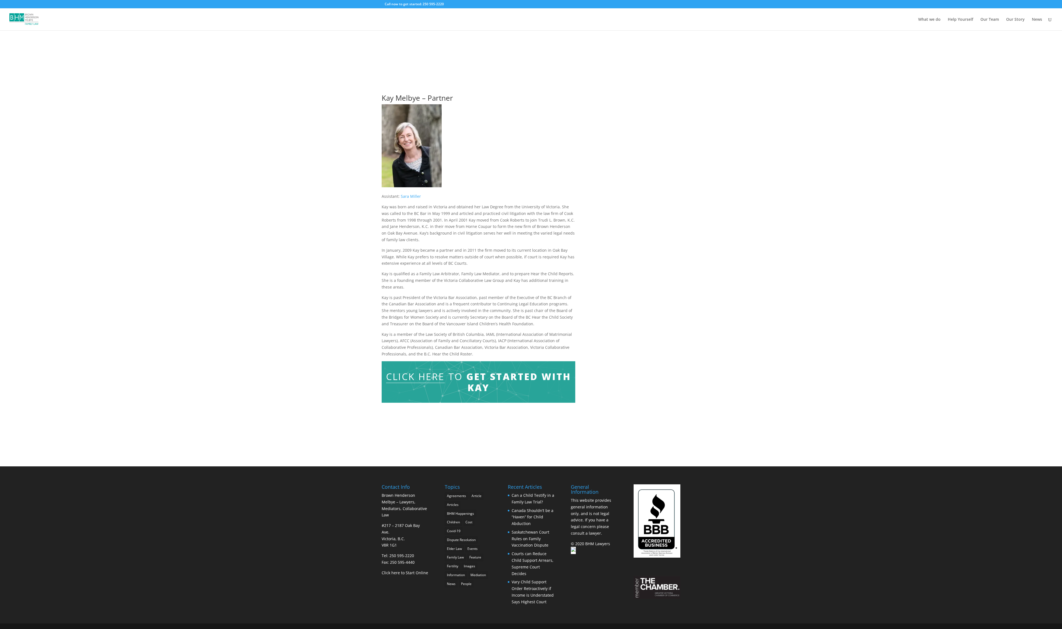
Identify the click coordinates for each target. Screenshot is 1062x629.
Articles (453, 504)
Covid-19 (453, 531)
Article (476, 495)
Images (469, 566)
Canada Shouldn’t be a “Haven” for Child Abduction (532, 517)
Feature (475, 557)
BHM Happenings (460, 513)
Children (453, 522)
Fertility (452, 566)
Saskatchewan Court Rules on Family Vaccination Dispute (530, 538)
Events (472, 548)
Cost (468, 522)
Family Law (455, 557)
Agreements (456, 495)
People (466, 583)
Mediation (478, 575)
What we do (929, 19)
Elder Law (454, 548)
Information (456, 575)
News (1037, 19)
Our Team (989, 19)
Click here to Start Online (405, 572)
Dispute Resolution (461, 539)
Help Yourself (960, 19)
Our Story (1015, 19)
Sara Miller (411, 196)
